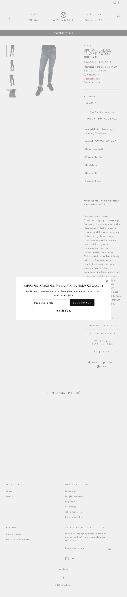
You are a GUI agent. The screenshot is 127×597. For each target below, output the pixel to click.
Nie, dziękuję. (63, 310)
